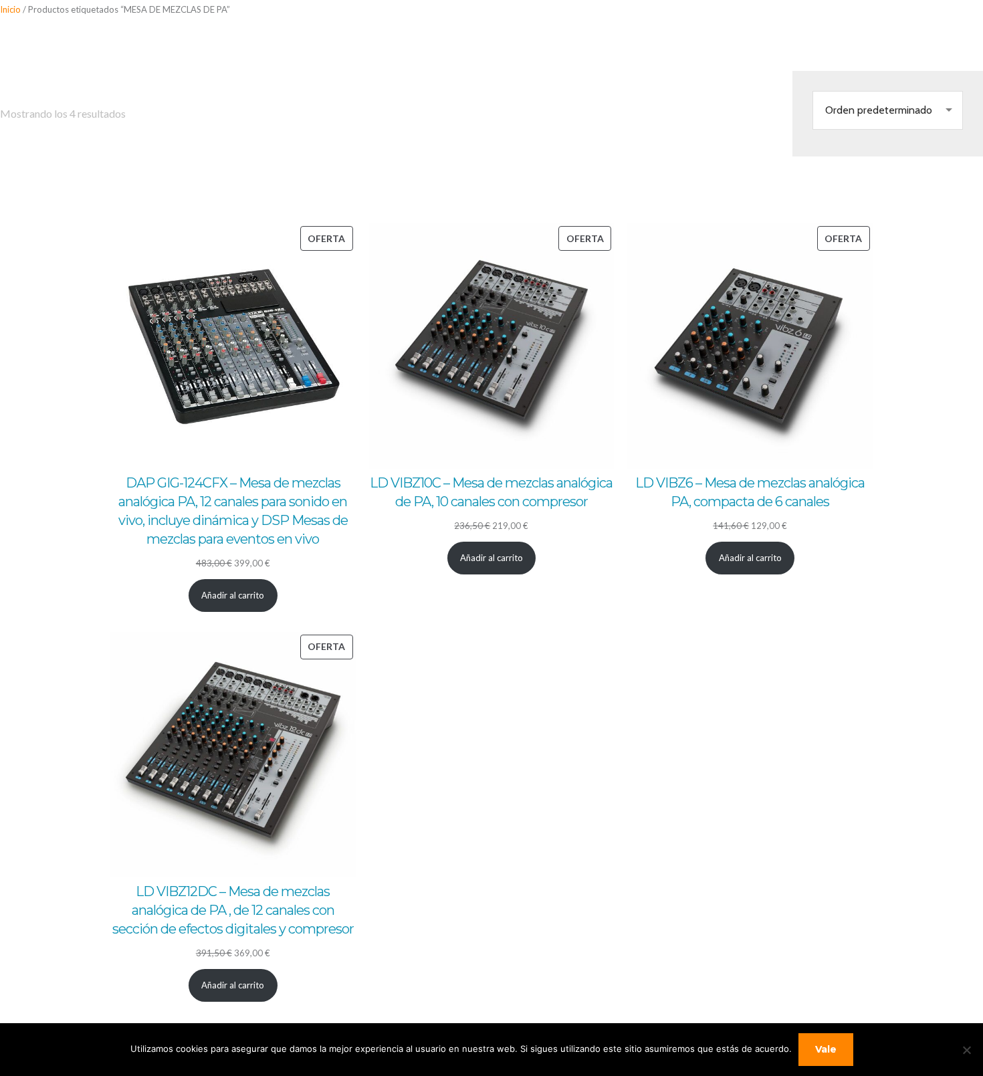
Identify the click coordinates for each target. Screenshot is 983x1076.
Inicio (10, 9)
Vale (826, 1049)
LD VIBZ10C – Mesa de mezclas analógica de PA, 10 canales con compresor (491, 492)
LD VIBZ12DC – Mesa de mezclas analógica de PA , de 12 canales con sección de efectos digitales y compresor (233, 910)
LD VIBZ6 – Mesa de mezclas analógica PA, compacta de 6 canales (750, 492)
